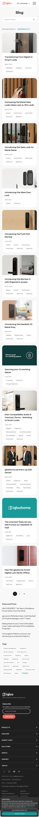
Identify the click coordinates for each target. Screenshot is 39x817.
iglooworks (16, 666)
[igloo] (7, 3)
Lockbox (26, 655)
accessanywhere (30, 670)
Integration (19, 670)
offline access (7, 673)
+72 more (25, 673)
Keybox (17, 673)
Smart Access (18, 113)
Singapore (19, 68)
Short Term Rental (8, 662)
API (18, 662)
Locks (28, 536)
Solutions (6, 746)
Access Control (7, 655)
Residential (9, 68)
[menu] (34, 3)
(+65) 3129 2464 (16, 780)
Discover (5, 734)
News (18, 488)
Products (6, 727)
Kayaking (18, 655)
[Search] (34, 19)
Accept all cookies (19, 813)
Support (5, 759)
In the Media (9, 488)
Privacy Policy (24, 796)
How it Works (19, 536)
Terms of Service (24, 793)
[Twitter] (19, 771)
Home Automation (11, 432)
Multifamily (23, 648)
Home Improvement (25, 432)
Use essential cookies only (19, 810)
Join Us (4, 766)
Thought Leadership (12, 384)
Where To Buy (7, 740)
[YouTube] (14, 771)
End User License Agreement (10, 796)
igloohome (19, 116)
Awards (8, 481)
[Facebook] (4, 771)
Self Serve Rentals (8, 652)
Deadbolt (8, 335)
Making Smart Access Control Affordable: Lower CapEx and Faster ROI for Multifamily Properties (18, 626)
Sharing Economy (22, 652)
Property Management (9, 648)
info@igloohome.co (18, 776)
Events (26, 481)
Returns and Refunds (8, 793)
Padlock (25, 662)
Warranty (23, 791)
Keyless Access (19, 335)
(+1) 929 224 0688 (11, 783)
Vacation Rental (7, 670)
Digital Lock (18, 428)
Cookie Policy (30, 807)
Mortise (8, 245)
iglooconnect (25, 666)
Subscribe (9, 716)
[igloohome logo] (16, 693)
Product (8, 113)
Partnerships (27, 488)
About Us (4, 791)
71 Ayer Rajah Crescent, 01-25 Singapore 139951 (15, 786)
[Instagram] (9, 771)
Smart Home (28, 113)
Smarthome (9, 71)
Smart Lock (28, 68)
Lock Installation (10, 435)
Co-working (9, 380)
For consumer (22, 3)
